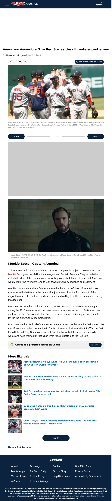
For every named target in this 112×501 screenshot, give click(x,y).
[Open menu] (7, 4)
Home (11, 447)
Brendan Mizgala (16, 55)
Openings (35, 466)
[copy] (25, 62)
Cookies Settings (39, 481)
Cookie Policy (37, 476)
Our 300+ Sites (83, 466)
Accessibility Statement (88, 476)
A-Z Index (16, 481)
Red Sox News (24, 447)
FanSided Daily (38, 471)
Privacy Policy (82, 471)
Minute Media (17, 489)
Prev (16, 136)
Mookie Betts (15, 274)
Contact (57, 466)
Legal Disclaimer (62, 476)
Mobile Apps (18, 471)
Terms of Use (18, 476)
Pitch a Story (59, 471)
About (14, 466)
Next (95, 136)
